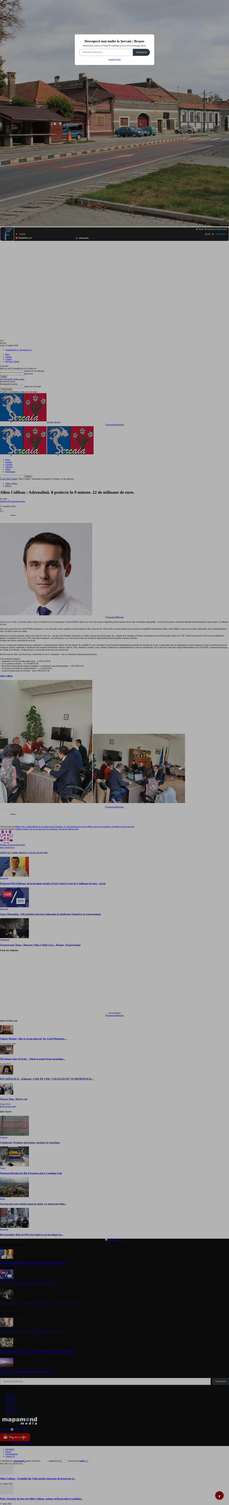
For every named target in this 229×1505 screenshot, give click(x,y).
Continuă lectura (114, 59)
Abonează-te (141, 52)
